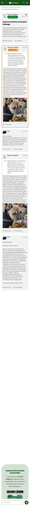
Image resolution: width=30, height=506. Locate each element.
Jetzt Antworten (8, 40)
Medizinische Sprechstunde (14, 7)
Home (3, 7)
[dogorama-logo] (13, 3)
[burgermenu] (2, 2)
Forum (6, 7)
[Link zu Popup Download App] (15, 110)
